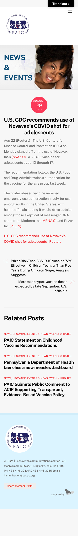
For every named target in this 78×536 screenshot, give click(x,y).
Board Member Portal (20, 485)
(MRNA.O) (49, 221)
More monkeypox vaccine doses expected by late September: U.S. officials (41, 286)
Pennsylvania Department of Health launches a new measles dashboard (39, 365)
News (7, 333)
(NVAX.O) (19, 157)
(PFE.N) (15, 226)
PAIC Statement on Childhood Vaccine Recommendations (33, 342)
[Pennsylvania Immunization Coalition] (18, 37)
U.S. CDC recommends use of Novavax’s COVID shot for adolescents (39, 126)
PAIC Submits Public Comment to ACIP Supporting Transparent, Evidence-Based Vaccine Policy (37, 389)
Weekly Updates (60, 333)
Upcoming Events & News (30, 333)
